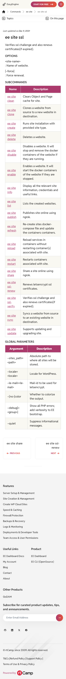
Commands (15, 11)
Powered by (9, 672)
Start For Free (40, 4)
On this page (57, 18)
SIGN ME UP (59, 617)
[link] (15, 4)
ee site (29, 11)
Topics (10, 18)
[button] (44, 4)
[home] (3, 11)
